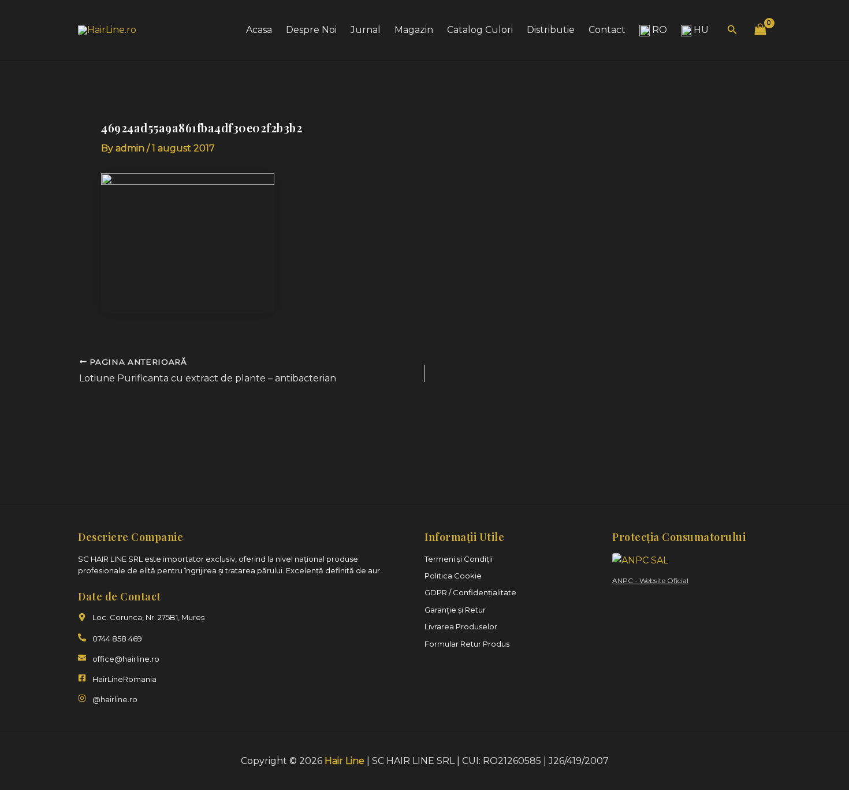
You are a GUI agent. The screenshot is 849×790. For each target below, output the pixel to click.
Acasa (259, 29)
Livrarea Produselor (461, 626)
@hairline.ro (114, 699)
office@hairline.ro (125, 658)
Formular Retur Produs (467, 643)
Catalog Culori (480, 29)
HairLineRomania (124, 679)
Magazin (413, 29)
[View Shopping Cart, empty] (760, 29)
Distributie (551, 29)
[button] (732, 30)
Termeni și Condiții (459, 558)
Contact (607, 29)
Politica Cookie (453, 575)
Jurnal (366, 29)
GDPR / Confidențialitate (470, 592)
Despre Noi (311, 29)
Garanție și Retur (455, 609)
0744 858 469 (117, 638)
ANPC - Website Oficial (650, 580)
